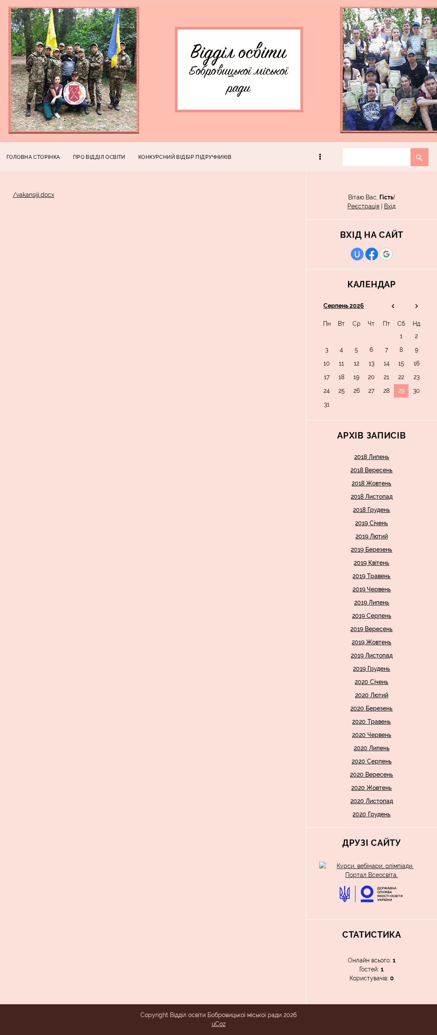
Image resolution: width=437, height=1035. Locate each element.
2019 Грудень (371, 668)
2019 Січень (371, 523)
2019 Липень (371, 602)
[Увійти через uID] (357, 254)
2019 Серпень (371, 615)
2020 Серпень (372, 761)
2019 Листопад (372, 655)
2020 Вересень (371, 774)
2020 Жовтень (371, 787)
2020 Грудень (371, 814)
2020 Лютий (371, 695)
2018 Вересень (371, 470)
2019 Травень (371, 576)
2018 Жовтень (371, 483)
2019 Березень (371, 549)
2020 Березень (371, 708)
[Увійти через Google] (386, 254)
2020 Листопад (371, 801)
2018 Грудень (371, 509)
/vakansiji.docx (33, 194)
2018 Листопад (372, 496)
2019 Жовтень (371, 642)
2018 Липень (371, 456)
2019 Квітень (371, 562)
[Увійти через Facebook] (371, 254)
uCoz (219, 1023)
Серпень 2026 (343, 305)
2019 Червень (372, 589)
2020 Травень (371, 721)
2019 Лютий (371, 536)
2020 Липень (372, 748)
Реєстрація (363, 206)
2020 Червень (371, 734)
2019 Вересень (371, 629)
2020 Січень (371, 681)
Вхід (390, 206)
